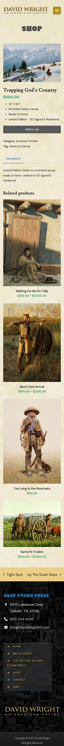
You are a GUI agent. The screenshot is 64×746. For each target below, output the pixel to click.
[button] (57, 10)
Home (16, 646)
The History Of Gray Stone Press (25, 663)
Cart (16, 687)
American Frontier (27, 141)
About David (22, 653)
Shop (16, 672)
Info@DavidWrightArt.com (30, 627)
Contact (19, 679)
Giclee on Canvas (19, 146)
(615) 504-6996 (21, 619)
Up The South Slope (42, 574)
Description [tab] (13, 158)
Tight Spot (13, 574)
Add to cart (32, 129)
